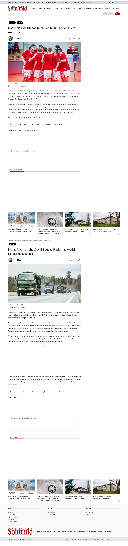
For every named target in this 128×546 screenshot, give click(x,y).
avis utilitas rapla (13, 130)
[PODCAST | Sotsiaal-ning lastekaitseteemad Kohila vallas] (21, 219)
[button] (117, 2)
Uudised (10, 19)
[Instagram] (112, 2)
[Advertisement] (103, 31)
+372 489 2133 (12, 519)
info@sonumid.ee (13, 521)
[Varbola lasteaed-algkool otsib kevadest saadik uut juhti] (78, 219)
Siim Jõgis (17, 38)
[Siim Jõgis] (10, 38)
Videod (20, 22)
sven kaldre (33, 130)
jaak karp (21, 130)
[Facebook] (109, 2)
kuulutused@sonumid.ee (92, 517)
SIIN (38, 117)
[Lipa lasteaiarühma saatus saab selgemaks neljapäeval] (106, 219)
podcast (27, 130)
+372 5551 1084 (51, 515)
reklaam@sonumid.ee (53, 517)
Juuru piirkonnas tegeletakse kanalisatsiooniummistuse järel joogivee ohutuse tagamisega (48, 231)
